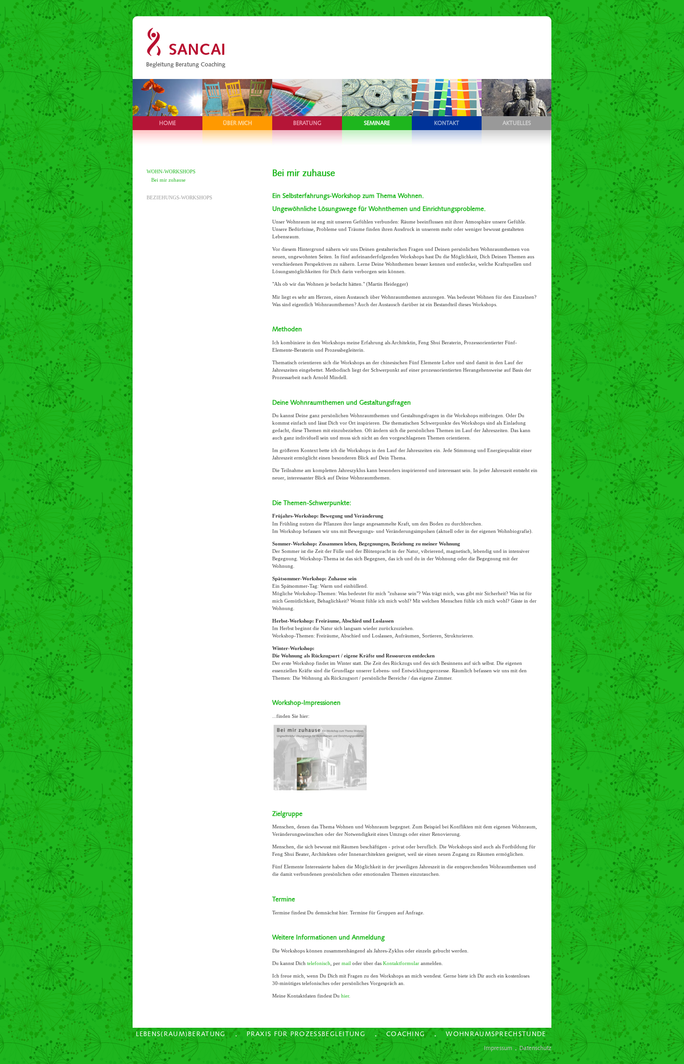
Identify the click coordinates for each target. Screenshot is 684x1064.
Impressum (498, 1047)
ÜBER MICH (237, 123)
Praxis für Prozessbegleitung (306, 1034)
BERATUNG (307, 123)
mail (346, 963)
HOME (167, 123)
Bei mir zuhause (168, 180)
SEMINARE (377, 123)
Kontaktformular (401, 963)
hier (345, 995)
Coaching (405, 1034)
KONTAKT (446, 123)
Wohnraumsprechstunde (496, 1034)
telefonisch (318, 963)
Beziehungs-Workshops (179, 197)
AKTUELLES (517, 123)
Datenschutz (535, 1047)
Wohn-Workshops (171, 171)
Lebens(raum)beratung (181, 1034)
